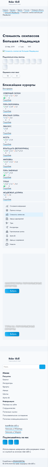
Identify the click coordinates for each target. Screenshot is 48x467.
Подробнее (7, 100)
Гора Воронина (11, 104)
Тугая (6, 182)
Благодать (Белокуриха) (16, 148)
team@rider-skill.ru (12, 425)
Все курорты (8, 88)
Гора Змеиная (10, 170)
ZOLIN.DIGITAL (19, 461)
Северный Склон (12, 93)
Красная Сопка (11, 115)
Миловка (8, 159)
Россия (26, 10)
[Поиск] (42, 367)
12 (8, 76)
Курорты (12, 10)
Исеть (6, 137)
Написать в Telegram (13, 432)
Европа (20, 10)
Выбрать (13, 291)
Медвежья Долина (13, 193)
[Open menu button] (44, 3)
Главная (5, 10)
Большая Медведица (12, 12)
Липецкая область (37, 10)
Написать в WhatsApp (13, 429)
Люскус (7, 126)
